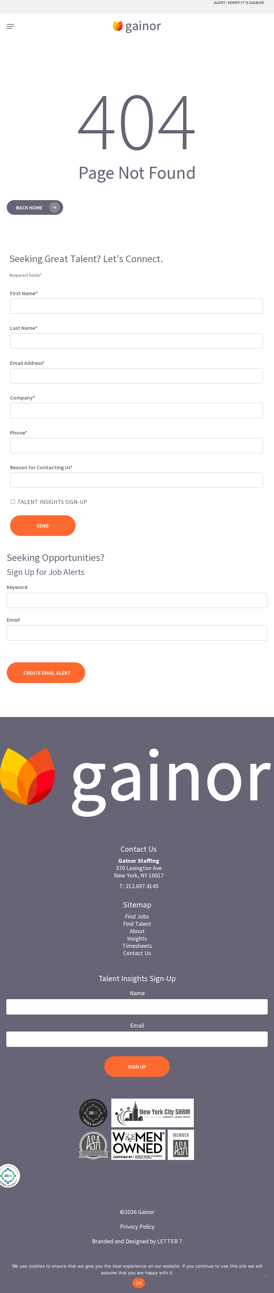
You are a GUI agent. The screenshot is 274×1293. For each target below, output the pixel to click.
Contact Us (137, 953)
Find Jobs (137, 916)
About (137, 931)
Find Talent (137, 923)
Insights (137, 938)
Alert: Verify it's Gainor (239, 2)
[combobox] (136, 480)
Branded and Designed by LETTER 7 (137, 1241)
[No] (265, 1275)
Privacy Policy (137, 1226)
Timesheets (137, 945)
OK (139, 1283)
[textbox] (21, 479)
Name (137, 993)
